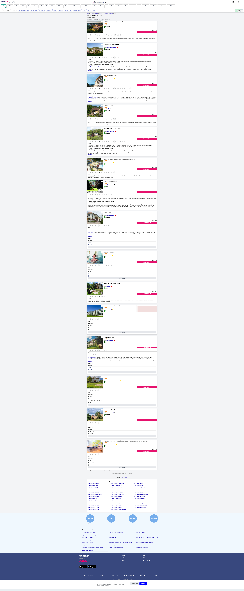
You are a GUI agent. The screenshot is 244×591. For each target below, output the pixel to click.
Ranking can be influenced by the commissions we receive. (98, 19)
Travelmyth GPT (146, 560)
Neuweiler (61, 10)
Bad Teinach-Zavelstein (24, 10)
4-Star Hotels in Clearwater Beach (118, 509)
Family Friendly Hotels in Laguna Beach (90, 545)
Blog (144, 555)
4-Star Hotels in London (93, 485)
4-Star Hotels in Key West (93, 500)
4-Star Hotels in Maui (138, 492)
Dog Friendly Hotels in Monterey (89, 534)
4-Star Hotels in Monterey (93, 496)
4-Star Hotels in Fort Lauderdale (141, 494)
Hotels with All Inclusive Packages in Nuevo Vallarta (147, 537)
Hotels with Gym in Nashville (142, 534)
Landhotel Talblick (109, 252)
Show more (121, 247)
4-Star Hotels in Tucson (93, 498)
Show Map (239, 10)
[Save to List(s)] (102, 22)
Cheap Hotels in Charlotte (87, 550)
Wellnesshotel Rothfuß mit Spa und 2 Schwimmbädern (119, 159)
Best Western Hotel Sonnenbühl (113, 306)
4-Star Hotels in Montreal (116, 496)
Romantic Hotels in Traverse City (143, 540)
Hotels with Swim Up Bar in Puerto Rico (90, 532)
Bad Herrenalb (34, 10)
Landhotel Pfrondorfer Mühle (112, 283)
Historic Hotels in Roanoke (87, 542)
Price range (6, 10)
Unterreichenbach (91, 10)
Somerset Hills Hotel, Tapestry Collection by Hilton (92, 547)
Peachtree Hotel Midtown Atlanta (116, 547)
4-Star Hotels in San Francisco (117, 483)
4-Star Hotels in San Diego (93, 483)
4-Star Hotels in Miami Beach (117, 487)
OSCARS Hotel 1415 (109, 337)
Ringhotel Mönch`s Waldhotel (112, 128)
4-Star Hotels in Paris (138, 485)
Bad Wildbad (42, 10)
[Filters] (2, 10)
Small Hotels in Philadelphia (88, 537)
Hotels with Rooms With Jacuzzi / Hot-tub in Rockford (120, 542)
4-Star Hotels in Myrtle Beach (140, 487)
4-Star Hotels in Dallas (138, 483)
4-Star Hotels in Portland (93, 490)
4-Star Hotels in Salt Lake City (140, 505)
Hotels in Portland (113, 537)
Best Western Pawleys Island (142, 547)
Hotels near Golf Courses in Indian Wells (145, 542)
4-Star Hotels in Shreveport (94, 509)
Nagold (54, 10)
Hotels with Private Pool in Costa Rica (117, 534)
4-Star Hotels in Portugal (93, 507)
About (123, 555)
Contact (145, 559)
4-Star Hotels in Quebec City (140, 507)
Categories (124, 559)
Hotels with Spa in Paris (141, 532)
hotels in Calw (124, 477)
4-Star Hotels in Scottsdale (117, 492)
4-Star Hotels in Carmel (116, 498)
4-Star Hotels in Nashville (116, 485)
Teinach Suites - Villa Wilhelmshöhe (114, 377)
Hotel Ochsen (107, 212)
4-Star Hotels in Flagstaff (139, 503)
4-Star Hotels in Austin (116, 500)
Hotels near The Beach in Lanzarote (116, 540)
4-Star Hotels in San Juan (116, 507)
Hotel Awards (125, 560)
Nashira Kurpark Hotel (110, 181)
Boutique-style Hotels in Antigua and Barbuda (119, 545)
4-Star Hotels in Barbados (93, 505)
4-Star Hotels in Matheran (139, 498)
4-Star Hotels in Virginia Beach (117, 494)
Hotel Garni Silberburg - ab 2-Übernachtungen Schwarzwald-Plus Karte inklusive (126, 441)
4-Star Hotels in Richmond (94, 503)
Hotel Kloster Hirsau (109, 106)
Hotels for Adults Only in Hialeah (116, 532)
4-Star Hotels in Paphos (116, 505)
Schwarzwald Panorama (110, 75)
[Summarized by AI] (94, 65)
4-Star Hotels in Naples (116, 490)
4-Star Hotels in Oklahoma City (95, 494)
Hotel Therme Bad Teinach (111, 44)
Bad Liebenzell (68, 10)
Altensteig (49, 10)
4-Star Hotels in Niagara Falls (117, 503)
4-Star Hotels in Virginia (87, 540)
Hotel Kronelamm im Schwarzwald (113, 22)
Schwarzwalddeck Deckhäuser (112, 410)
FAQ (144, 557)
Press (123, 557)
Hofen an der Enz (77, 10)
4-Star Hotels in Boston (139, 500)
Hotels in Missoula (140, 545)
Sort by (13, 10)
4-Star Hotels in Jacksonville (140, 490)
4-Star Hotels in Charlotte (93, 492)
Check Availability (147, 32)
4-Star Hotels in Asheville (139, 496)
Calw (84, 10)
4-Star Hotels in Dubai (93, 487)
